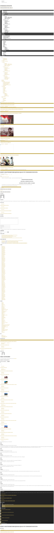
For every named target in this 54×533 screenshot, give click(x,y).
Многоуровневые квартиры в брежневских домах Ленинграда (15, 240)
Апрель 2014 (3, 282)
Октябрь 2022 (3, 248)
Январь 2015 (3, 276)
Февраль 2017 (3, 263)
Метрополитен (4, 317)
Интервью (3, 315)
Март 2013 (3, 289)
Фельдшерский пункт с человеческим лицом (4, 517)
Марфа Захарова (3, 369)
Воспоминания (3, 308)
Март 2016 (3, 269)
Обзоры (1, 141)
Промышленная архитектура (5, 325)
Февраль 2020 (3, 253)
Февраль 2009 (3, 299)
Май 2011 (3, 297)
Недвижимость (4, 321)
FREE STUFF (15, 358)
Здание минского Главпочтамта (3, 367)
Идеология (3, 314)
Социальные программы (5, 329)
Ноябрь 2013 (3, 285)
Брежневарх (6, 106)
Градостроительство (2, 103)
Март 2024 (3, 246)
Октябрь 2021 (3, 250)
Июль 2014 (3, 280)
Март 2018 (3, 257)
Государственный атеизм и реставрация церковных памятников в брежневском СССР (11, 109)
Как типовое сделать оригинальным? (4, 520)
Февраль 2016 (3, 270)
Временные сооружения (5, 309)
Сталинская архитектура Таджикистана (5, 142)
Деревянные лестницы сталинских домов (4, 374)
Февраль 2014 (3, 283)
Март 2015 (3, 275)
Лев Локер (1, 459)
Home (1, 169)
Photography (3, 304)
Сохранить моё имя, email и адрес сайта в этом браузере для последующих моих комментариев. (13, 229)
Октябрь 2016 (3, 266)
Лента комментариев (4, 336)
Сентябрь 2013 (4, 287)
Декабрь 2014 (3, 277)
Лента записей (3, 335)
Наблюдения (3, 169)
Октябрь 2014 (3, 278)
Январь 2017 (3, 264)
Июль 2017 (3, 262)
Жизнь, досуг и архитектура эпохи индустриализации (5, 210)
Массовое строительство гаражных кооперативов (5, 509)
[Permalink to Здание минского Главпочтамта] (1, 468)
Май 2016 (3, 268)
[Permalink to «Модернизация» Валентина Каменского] (1, 488)
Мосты (2, 319)
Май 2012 (3, 293)
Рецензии (3, 328)
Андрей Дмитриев (7, 110)
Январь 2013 (3, 290)
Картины (3, 316)
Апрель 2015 (3, 274)
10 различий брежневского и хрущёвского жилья (6, 167)
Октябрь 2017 (3, 260)
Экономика (7, 107)
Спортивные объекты (4, 330)
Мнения (1, 124)
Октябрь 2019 (3, 254)
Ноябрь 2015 (3, 272)
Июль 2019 (3, 255)
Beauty (2, 302)
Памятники (6, 103)
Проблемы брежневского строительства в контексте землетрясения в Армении (12, 237)
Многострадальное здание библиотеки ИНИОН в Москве (9, 236)
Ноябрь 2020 (3, 251)
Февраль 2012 (3, 294)
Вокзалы (1, 530)
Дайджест (6, 136)
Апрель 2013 (3, 288)
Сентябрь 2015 (4, 273)
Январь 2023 (3, 247)
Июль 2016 (3, 267)
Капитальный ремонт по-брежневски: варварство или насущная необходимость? (17, 242)
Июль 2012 (3, 292)
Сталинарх (1, 469)
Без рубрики (3, 307)
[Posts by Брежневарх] (2, 198)
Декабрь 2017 (3, 259)
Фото (2, 331)
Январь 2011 (3, 298)
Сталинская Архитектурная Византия (5, 138)
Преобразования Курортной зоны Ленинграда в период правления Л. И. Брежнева (10, 113)
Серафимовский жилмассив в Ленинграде (4, 205)
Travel (2, 305)
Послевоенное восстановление (6, 324)
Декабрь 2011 (3, 296)
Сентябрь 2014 (4, 279)
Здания (3, 313)
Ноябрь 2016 (3, 265)
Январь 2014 (3, 284)
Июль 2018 (3, 256)
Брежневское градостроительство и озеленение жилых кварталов (7, 512)
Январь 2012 (3, 295)
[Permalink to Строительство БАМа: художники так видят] (1, 449)
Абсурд (3, 306)
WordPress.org (3, 337)
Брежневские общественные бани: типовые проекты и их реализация (9, 155)
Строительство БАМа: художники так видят (7, 235)
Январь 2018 (3, 258)
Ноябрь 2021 (3, 249)
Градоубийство (4, 311)
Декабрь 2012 (3, 291)
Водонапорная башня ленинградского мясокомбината (5, 213)
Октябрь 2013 (3, 286)
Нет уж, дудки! (2, 125)
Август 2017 (3, 261)
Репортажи (3, 327)
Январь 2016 (3, 271)
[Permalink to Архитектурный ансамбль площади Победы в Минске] (1, 473)
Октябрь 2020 (3, 252)
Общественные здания (3, 107)
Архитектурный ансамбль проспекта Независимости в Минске (6, 432)
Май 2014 (3, 281)
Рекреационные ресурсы (3, 111)
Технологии (4, 170)
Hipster (2, 303)
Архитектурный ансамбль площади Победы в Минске (7, 104)
